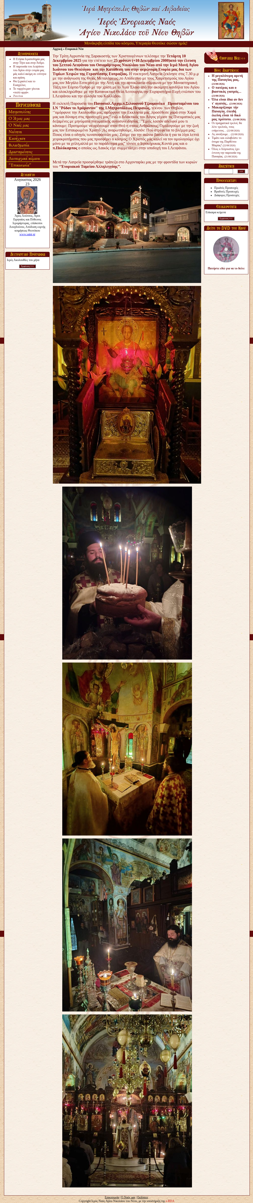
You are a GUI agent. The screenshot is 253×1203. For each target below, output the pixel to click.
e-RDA (170, 1201)
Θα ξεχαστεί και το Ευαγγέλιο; (24, 83)
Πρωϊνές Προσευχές (226, 188)
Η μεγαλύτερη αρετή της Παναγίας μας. (227, 79)
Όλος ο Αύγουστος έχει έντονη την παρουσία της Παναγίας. (226, 152)
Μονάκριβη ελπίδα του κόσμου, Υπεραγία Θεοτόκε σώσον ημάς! (108, 43)
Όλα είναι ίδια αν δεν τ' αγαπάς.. (227, 101)
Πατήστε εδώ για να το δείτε (226, 268)
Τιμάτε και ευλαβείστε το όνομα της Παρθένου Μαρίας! (226, 141)
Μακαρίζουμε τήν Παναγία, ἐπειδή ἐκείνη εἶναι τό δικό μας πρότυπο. (229, 113)
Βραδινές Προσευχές (226, 191)
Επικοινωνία (112, 1197)
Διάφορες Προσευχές (226, 195)
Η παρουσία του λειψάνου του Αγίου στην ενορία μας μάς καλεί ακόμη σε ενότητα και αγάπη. (29, 72)
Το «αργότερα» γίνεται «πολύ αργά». (26, 90)
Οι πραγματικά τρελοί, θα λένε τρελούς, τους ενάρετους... (227, 126)
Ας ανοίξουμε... (228, 134)
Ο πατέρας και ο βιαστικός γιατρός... (226, 91)
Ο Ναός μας (128, 1197)
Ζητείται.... (19, 96)
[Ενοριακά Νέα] (226, 62)
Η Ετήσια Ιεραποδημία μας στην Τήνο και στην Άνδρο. (29, 60)
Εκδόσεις (142, 1197)
